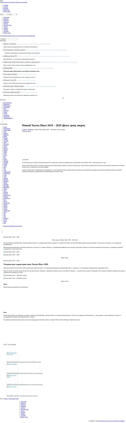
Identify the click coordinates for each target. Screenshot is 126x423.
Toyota (5, 209)
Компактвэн (7, 106)
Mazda (5, 183)
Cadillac (5, 139)
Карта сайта (6, 11)
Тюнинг (5, 28)
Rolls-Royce (6, 198)
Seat (4, 200)
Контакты (6, 10)
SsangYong (6, 203)
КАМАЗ (5, 218)
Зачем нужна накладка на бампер (27, 74)
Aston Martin (7, 130)
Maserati (5, 179)
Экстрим (6, 31)
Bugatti (5, 138)
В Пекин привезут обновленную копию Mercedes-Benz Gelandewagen (33, 68)
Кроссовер (6, 107)
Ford (4, 158)
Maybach (5, 181)
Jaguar (5, 165)
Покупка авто (7, 25)
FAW (4, 153)
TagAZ (5, 207)
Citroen (5, 145)
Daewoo (5, 148)
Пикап (5, 112)
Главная (5, 5)
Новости (5, 19)
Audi (4, 131)
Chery (5, 142)
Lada (4, 170)
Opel (4, 190)
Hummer (5, 161)
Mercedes (6, 186)
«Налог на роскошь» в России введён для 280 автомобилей (33, 44)
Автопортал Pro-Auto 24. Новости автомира (112, 421)
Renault (5, 196)
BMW (5, 136)
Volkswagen (6, 210)
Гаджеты (6, 20)
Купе (4, 109)
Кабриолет (6, 104)
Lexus (5, 175)
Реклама (5, 8)
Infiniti (5, 164)
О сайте (5, 6)
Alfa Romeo (6, 128)
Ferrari (5, 155)
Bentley (5, 133)
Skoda (5, 201)
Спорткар (6, 115)
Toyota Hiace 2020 (13, 398)
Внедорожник (7, 102)
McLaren (5, 184)
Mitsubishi (6, 187)
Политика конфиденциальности (12, 226)
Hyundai (5, 162)
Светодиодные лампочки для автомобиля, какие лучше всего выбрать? (46, 50)
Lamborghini (6, 172)
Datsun (5, 150)
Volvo (5, 212)
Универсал (6, 116)
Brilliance (6, 134)
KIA (4, 169)
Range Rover (7, 195)
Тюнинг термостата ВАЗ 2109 (29, 92)
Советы (5, 23)
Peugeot (5, 192)
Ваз (4, 214)
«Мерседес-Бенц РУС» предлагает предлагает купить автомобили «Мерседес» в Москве (43, 56)
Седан (5, 113)
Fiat (4, 156)
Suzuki (5, 206)
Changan (5, 141)
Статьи (5, 26)
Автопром (6, 17)
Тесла (5, 221)
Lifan (4, 176)
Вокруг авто (7, 33)
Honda (5, 159)
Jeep (4, 167)
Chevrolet (6, 144)
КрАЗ (5, 220)
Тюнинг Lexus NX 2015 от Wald (25, 80)
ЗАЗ (4, 217)
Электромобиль (8, 118)
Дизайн (5, 29)
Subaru (5, 204)
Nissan (5, 189)
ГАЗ (4, 215)
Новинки (6, 22)
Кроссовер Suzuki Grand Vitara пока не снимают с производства (58, 62)
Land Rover (6, 173)
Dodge (5, 152)
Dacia (5, 147)
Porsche (5, 193)
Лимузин (6, 110)
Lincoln (5, 178)
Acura (5, 127)
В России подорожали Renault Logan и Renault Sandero (40, 86)
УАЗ (4, 223)
